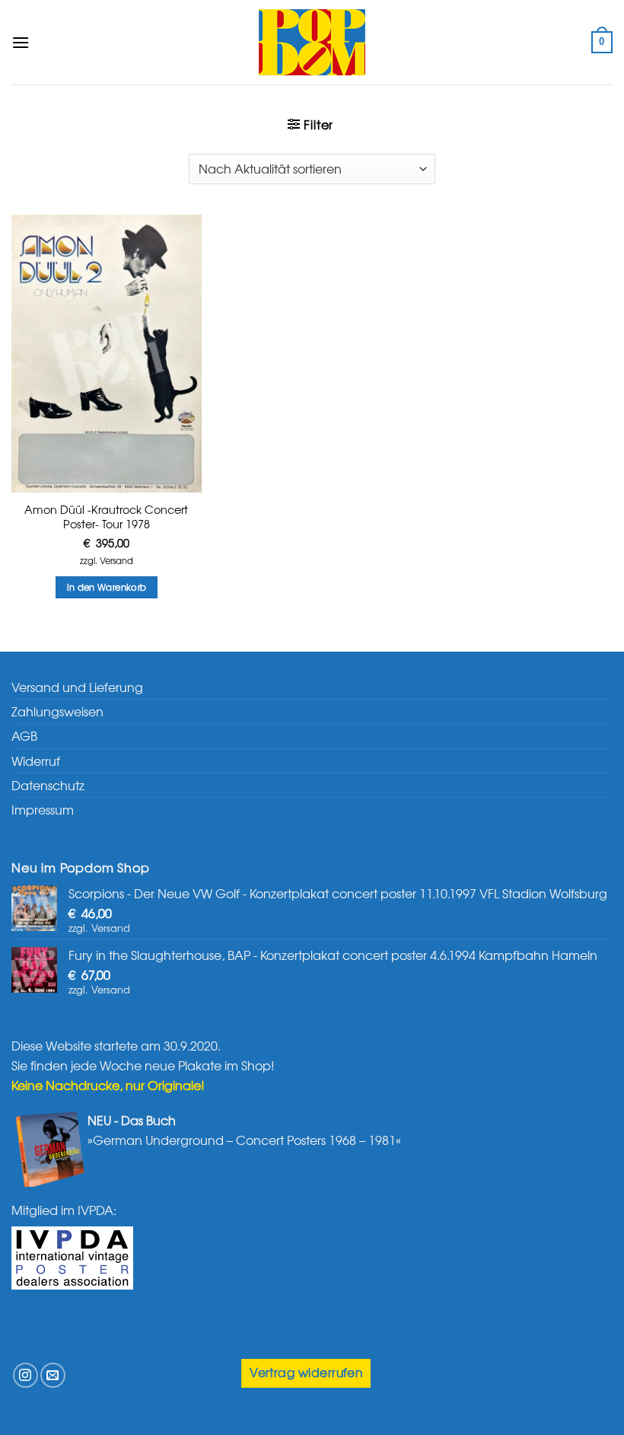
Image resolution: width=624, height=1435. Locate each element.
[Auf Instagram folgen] (25, 1375)
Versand (116, 560)
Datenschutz (47, 785)
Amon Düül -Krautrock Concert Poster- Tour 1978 (106, 516)
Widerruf (35, 760)
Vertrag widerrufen (306, 1372)
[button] (20, 42)
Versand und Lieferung (77, 687)
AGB (24, 735)
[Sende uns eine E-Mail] (52, 1375)
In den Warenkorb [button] (107, 587)
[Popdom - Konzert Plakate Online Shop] (312, 42)
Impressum (42, 809)
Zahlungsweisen (57, 711)
